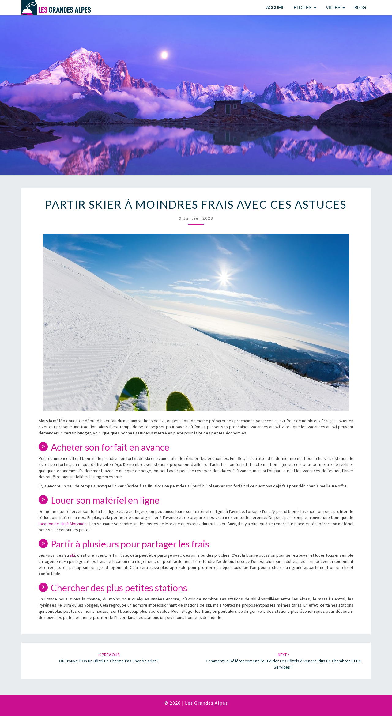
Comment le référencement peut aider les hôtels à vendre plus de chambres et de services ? (283, 661)
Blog (360, 7)
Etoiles (302, 7)
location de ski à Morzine (62, 523)
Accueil (275, 7)
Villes (333, 7)
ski (72, 555)
